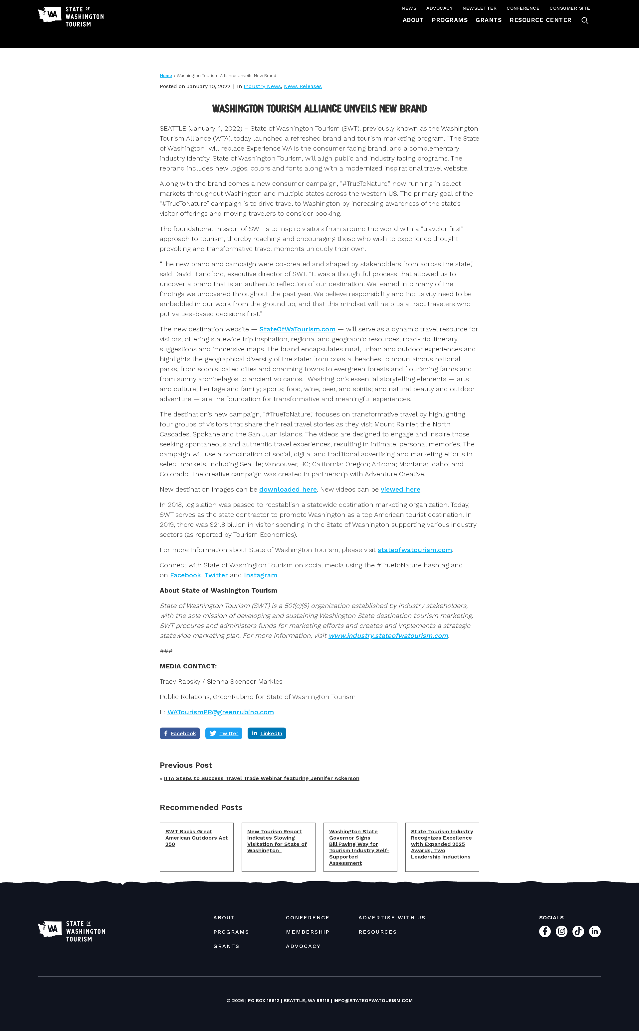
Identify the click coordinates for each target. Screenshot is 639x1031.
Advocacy (439, 8)
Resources (377, 932)
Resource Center (541, 19)
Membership (307, 932)
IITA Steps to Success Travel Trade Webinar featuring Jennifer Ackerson (261, 778)
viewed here (400, 489)
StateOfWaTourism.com (297, 329)
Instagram (260, 575)
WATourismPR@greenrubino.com (220, 712)
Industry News (262, 86)
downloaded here (288, 489)
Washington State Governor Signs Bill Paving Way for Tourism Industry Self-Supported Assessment (359, 847)
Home (166, 75)
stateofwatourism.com (415, 550)
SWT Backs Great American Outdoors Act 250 (196, 837)
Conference (523, 8)
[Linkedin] (595, 931)
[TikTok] (578, 931)
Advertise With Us (392, 917)
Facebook (185, 575)
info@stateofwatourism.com (373, 1000)
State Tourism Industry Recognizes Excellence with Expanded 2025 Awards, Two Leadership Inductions (442, 844)
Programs (450, 19)
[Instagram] (561, 931)
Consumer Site (569, 8)
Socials (551, 917)
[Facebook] (545, 931)
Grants (489, 19)
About (413, 19)
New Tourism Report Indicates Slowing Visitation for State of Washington (277, 841)
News (409, 8)
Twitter (216, 575)
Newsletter (480, 8)
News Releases (303, 86)
